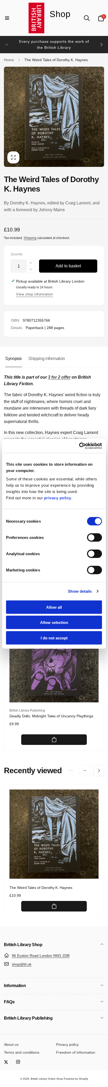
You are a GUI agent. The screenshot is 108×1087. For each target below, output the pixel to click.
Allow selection (54, 622)
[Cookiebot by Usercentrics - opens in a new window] (79, 445)
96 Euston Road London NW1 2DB (40, 955)
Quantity (17, 254)
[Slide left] (6, 44)
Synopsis (13, 358)
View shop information (34, 294)
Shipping (30, 238)
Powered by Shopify (76, 1078)
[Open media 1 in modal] (54, 117)
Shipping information (46, 358)
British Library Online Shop (47, 1078)
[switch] (94, 537)
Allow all (54, 607)
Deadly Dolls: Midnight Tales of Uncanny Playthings (51, 716)
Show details (80, 591)
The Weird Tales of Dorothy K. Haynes (40, 887)
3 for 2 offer (59, 377)
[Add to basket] (54, 739)
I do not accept (54, 637)
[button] (7, 18)
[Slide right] (101, 44)
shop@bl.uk (21, 964)
